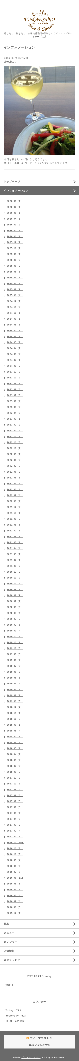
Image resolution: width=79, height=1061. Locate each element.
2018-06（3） (15, 742)
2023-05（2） (15, 407)
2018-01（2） (15, 772)
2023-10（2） (15, 377)
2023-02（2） (15, 424)
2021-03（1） (15, 554)
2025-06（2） (15, 266)
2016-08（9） (15, 866)
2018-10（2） (15, 719)
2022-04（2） (15, 483)
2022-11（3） (15, 442)
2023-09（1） (15, 383)
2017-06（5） (15, 807)
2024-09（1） (15, 319)
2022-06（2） (15, 472)
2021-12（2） (15, 507)
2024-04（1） (15, 348)
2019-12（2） (15, 636)
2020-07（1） (15, 601)
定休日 (9, 985)
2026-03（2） (15, 224)
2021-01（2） (15, 566)
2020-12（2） (15, 572)
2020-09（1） (15, 589)
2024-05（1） (15, 342)
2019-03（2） (15, 689)
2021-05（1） (15, 542)
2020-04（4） (15, 613)
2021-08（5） (15, 525)
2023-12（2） (15, 372)
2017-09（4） (15, 789)
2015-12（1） (15, 913)
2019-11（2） (15, 642)
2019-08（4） (15, 660)
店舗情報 (9, 950)
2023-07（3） (15, 395)
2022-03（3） (15, 489)
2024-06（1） (15, 336)
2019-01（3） (15, 701)
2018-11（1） (15, 713)
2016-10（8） (15, 854)
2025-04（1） (15, 277)
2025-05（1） (15, 271)
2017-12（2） (15, 778)
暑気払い (10, 61)
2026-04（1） (15, 219)
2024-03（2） (15, 354)
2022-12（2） (15, 436)
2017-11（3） (15, 783)
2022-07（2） (15, 466)
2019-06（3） (15, 672)
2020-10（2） (15, 583)
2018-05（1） (15, 748)
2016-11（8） (15, 848)
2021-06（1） (15, 536)
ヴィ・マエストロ (31, 1057)
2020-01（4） (15, 630)
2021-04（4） (15, 548)
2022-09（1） (15, 454)
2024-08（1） (15, 324)
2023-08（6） (15, 389)
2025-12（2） (15, 242)
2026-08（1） (15, 201)
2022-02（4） (15, 495)
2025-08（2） (15, 260)
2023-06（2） (15, 401)
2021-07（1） (15, 530)
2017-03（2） (15, 825)
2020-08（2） (15, 595)
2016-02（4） (15, 901)
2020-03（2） (15, 619)
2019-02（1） (15, 695)
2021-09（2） (15, 519)
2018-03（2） (15, 760)
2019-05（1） (15, 678)
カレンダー (10, 941)
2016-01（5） (15, 907)
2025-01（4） (15, 295)
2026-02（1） (15, 230)
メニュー (9, 932)
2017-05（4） (15, 813)
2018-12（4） (15, 707)
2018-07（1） (15, 736)
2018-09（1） (15, 725)
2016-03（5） (15, 895)
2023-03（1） (15, 419)
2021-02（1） (15, 560)
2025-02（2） (15, 289)
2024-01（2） (15, 366)
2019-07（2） (15, 666)
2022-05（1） (15, 477)
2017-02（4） (15, 830)
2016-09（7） (15, 860)
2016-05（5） (15, 883)
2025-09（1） (15, 254)
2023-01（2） (15, 430)
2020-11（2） (15, 577)
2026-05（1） (15, 213)
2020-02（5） (15, 625)
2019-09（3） (15, 654)
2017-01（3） (15, 836)
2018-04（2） (15, 754)
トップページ (12, 181)
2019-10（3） (15, 648)
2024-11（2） (15, 307)
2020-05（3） (15, 607)
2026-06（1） (15, 207)
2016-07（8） (15, 872)
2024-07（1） (15, 330)
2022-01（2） (15, 501)
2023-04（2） (15, 413)
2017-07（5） (15, 801)
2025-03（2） (15, 283)
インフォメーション (16, 190)
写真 (6, 923)
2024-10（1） (15, 313)
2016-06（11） (15, 878)
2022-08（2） (15, 460)
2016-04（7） (15, 889)
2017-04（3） (15, 819)
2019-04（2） (15, 683)
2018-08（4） (15, 730)
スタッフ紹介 (12, 959)
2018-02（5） (15, 766)
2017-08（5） (15, 795)
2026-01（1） (15, 236)
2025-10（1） (15, 248)
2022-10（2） (15, 448)
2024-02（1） (15, 360)
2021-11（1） (15, 513)
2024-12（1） (15, 301)
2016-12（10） (15, 842)
